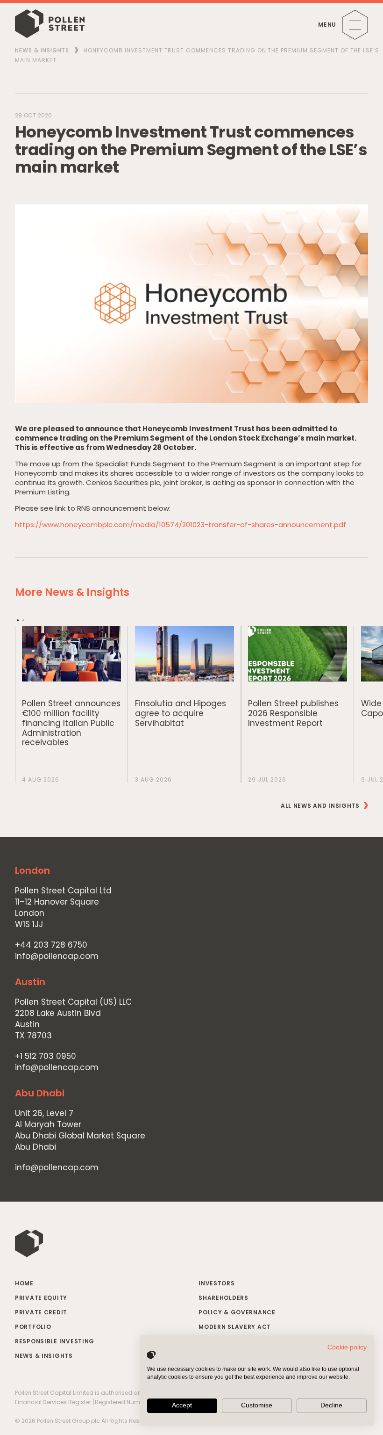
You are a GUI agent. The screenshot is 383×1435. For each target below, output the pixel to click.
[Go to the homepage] (50, 24)
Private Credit (41, 1312)
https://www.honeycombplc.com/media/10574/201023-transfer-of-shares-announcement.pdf (180, 524)
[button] (18, 620)
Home (24, 1283)
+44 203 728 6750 (51, 945)
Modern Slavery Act (235, 1327)
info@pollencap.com (57, 956)
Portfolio (33, 1327)
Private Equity (41, 1298)
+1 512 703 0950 (45, 1056)
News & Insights (42, 50)
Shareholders (223, 1298)
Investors (216, 1283)
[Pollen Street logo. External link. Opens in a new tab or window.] (151, 1355)
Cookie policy (347, 1347)
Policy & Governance (237, 1312)
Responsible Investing (54, 1341)
